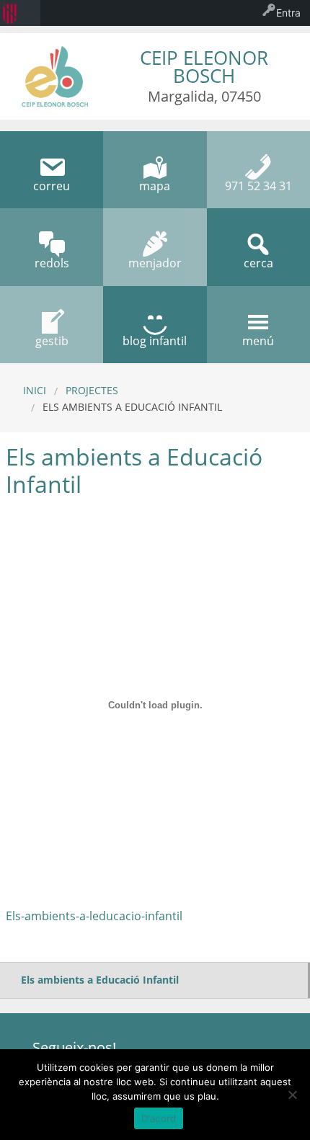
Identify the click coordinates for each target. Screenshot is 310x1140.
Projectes (92, 390)
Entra (288, 12)
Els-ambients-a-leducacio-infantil (94, 916)
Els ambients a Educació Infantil (100, 980)
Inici (34, 390)
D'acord (159, 1118)
